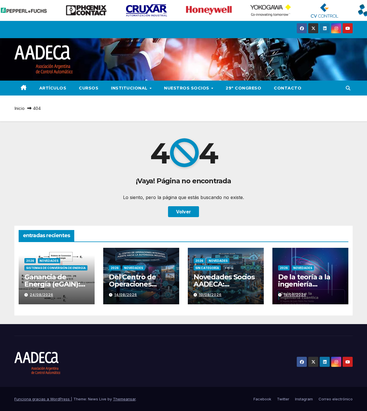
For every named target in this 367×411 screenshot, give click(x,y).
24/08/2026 (41, 295)
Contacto (287, 88)
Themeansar (124, 399)
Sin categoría (207, 268)
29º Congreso (243, 88)
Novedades (49, 260)
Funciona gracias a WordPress (42, 399)
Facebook (262, 399)
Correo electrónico (336, 399)
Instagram (304, 399)
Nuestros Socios (187, 88)
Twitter (283, 399)
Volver (183, 212)
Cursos (88, 88)
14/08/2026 (125, 295)
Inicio (19, 108)
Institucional (130, 88)
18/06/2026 (295, 295)
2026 (30, 260)
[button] (348, 88)
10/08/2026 (210, 295)
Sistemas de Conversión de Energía (56, 268)
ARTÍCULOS (53, 88)
